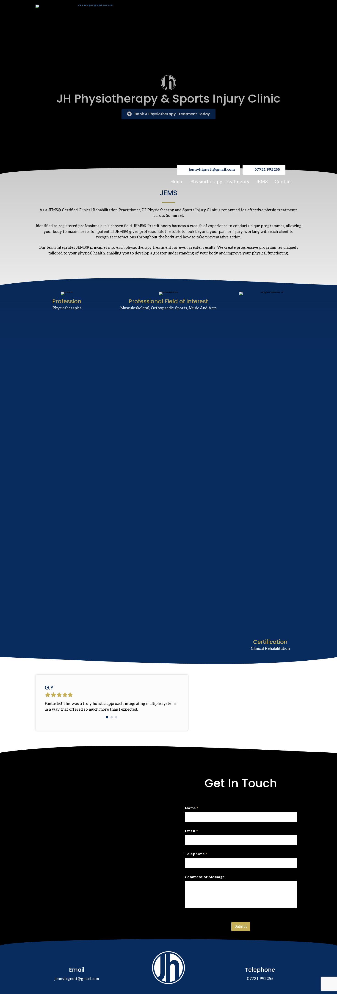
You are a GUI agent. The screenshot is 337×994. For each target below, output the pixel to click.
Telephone (196, 854)
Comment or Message (205, 877)
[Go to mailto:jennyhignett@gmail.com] (77, 967)
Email (191, 831)
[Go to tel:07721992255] (260, 967)
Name (191, 808)
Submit (241, 926)
